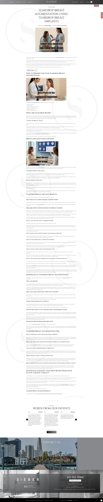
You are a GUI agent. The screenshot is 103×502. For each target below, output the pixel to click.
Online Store (88, 2)
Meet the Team (30, 2)
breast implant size (42, 204)
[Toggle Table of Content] (35, 70)
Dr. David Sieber (47, 25)
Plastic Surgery (11, 2)
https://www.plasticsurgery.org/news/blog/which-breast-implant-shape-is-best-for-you (48, 393)
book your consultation (64, 384)
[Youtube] (76, 500)
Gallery (24, 2)
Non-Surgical (18, 2)
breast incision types (37, 344)
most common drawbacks (36, 324)
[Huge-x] (73, 500)
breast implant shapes (41, 167)
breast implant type (66, 277)
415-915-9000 (75, 477)
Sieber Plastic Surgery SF (60, 57)
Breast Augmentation (62, 25)
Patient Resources (75, 2)
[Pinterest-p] (75, 500)
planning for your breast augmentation (34, 102)
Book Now (81, 2)
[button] (27, 419)
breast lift (34, 265)
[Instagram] (74, 500)
